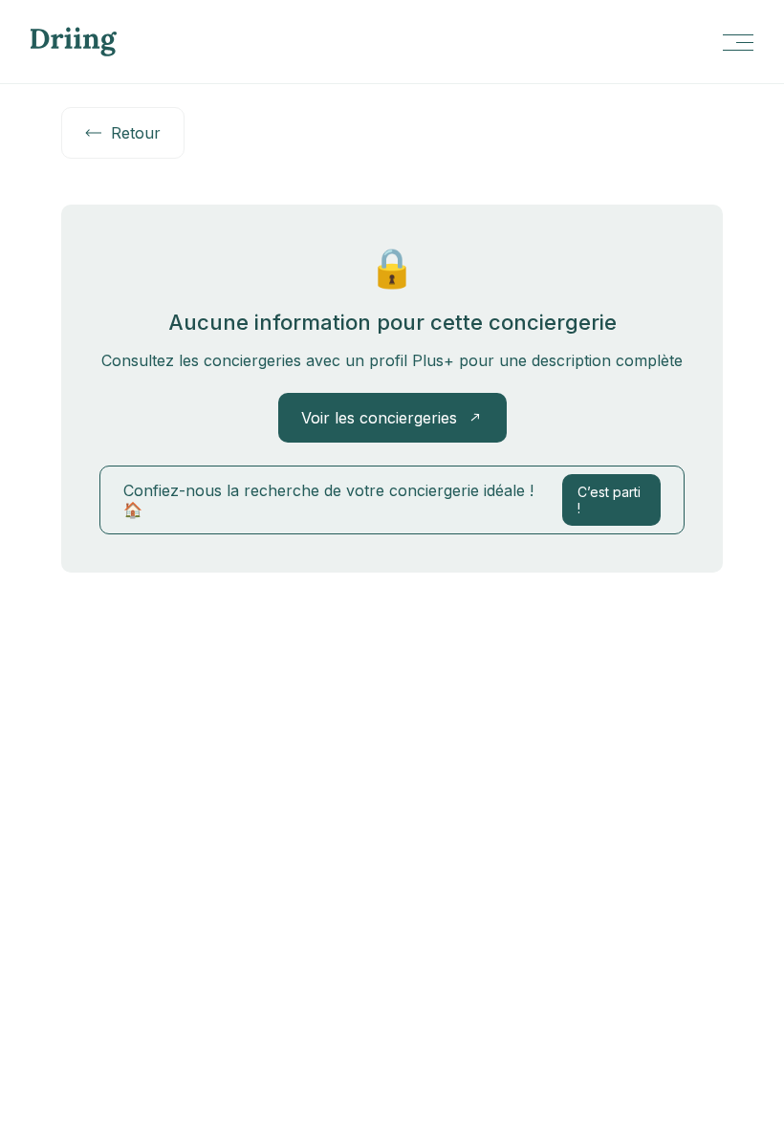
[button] (737, 42)
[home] (74, 42)
